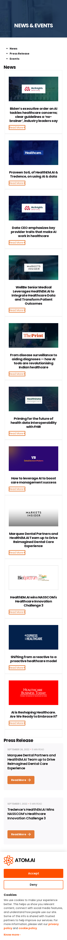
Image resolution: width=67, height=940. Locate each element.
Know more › (12, 934)
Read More (16, 127)
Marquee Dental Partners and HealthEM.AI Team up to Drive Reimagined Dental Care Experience (31, 761)
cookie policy (28, 928)
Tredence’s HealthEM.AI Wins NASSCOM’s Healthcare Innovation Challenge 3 (30, 813)
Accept (33, 873)
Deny (33, 885)
